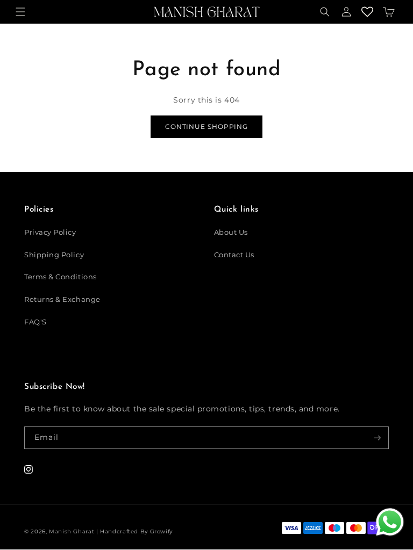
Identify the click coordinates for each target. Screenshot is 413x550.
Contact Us (234, 255)
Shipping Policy (54, 255)
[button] (20, 12)
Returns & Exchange (62, 299)
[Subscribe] (377, 438)
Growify (161, 531)
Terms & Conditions (60, 277)
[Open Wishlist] (368, 12)
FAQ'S (35, 322)
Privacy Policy (50, 232)
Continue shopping (206, 127)
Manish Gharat (71, 531)
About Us (231, 232)
